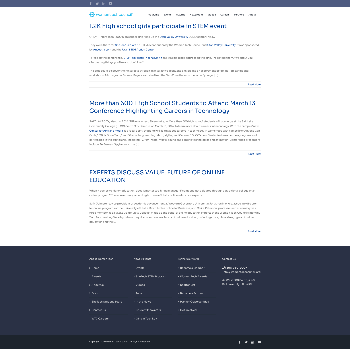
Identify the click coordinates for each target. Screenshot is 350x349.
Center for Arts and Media (106, 130)
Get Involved (188, 310)
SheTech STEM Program (151, 276)
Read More (254, 84)
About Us (98, 284)
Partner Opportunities (194, 301)
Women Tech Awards (193, 276)
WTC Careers (100, 318)
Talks (139, 293)
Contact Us (99, 310)
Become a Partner (191, 293)
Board (95, 293)
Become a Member (192, 268)
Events (140, 268)
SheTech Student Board (107, 301)
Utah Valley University (174, 36)
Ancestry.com (102, 49)
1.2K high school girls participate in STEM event (158, 26)
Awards (97, 276)
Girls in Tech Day (146, 318)
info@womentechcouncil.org (241, 272)
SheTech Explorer (126, 45)
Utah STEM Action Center (138, 49)
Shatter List (187, 284)
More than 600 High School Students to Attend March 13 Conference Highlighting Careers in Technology (172, 107)
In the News (143, 301)
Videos (140, 284)
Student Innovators (148, 310)
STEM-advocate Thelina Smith (142, 57)
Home (95, 268)
